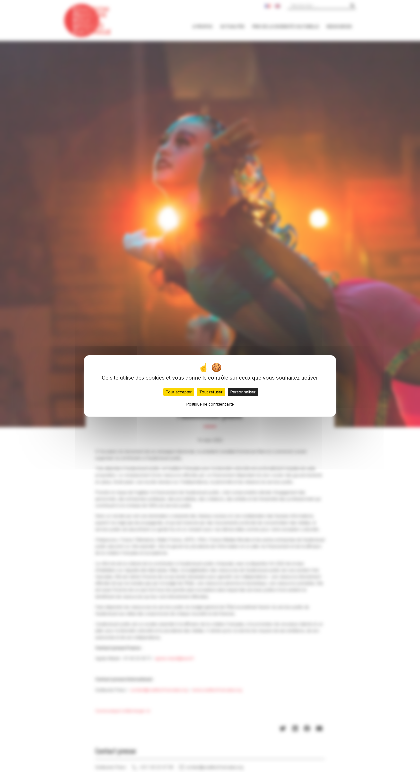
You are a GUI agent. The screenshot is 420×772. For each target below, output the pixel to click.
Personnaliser (243, 392)
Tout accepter (179, 392)
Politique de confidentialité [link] (210, 404)
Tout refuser (211, 392)
